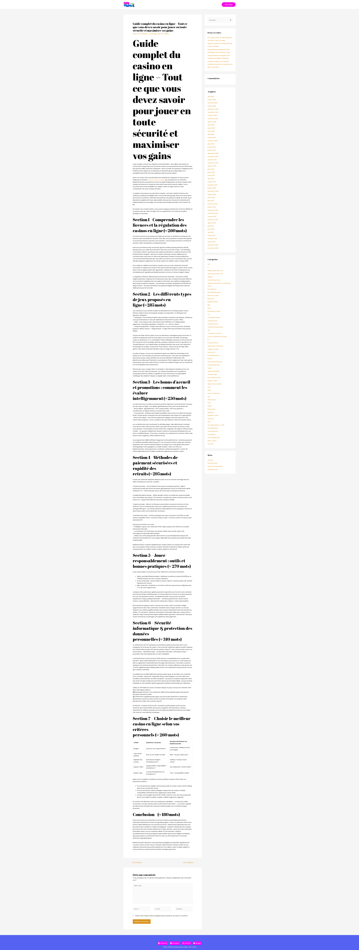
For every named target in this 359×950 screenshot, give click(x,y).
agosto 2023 (212, 166)
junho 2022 (211, 198)
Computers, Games (214, 333)
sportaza (211, 419)
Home (163, 4)
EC (208, 340)
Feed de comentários (215, 466)
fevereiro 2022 (212, 204)
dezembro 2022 (213, 191)
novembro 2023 (213, 156)
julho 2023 (211, 169)
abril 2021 (211, 232)
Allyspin (210, 277)
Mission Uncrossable (214, 384)
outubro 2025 (212, 115)
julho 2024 (211, 144)
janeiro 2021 (211, 242)
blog (209, 308)
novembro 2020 (213, 248)
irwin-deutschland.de (215, 362)
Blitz (209, 305)
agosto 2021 (212, 223)
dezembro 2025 (213, 109)
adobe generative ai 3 (215, 271)
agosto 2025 (212, 122)
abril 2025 (211, 134)
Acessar (210, 460)
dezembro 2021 (213, 210)
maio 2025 (211, 131)
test (209, 422)
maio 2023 (211, 175)
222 (209, 264)
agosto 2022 (212, 194)
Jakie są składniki (213, 371)
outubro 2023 (212, 160)
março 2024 (212, 147)
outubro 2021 (212, 216)
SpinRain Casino (213, 415)
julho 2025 (211, 125)
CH (209, 314)
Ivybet (210, 368)
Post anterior (136, 862)
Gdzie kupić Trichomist (215, 346)
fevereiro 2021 (212, 239)
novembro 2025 (213, 112)
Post (209, 403)
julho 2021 (211, 226)
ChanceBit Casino (214, 318)
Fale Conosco (213, 4)
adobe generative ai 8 (215, 274)
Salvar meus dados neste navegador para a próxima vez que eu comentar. (161, 916)
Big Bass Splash (213, 302)
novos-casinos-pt (214, 393)
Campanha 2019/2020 (198, 4)
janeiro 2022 (212, 207)
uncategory (212, 434)
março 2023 (212, 182)
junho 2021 (211, 229)
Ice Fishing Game (213, 355)
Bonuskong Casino (214, 311)
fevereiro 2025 (212, 141)
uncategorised (213, 428)
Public (210, 406)
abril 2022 (211, 201)
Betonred (211, 299)
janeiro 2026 (212, 106)
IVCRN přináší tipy (214, 365)
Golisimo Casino (213, 349)
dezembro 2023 (213, 153)
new (209, 387)
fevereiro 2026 (212, 103)
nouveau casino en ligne (156, 180)
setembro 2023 (213, 163)
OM (209, 396)
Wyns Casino (212, 441)
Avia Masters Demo (214, 292)
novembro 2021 (213, 213)
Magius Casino (213, 381)
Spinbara (211, 412)
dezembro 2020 (213, 245)
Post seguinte (189, 862)
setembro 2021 (213, 220)
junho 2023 (211, 172)
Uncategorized (154, 34)
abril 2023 (211, 179)
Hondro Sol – (212, 352)
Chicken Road (212, 321)
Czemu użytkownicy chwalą (217, 337)
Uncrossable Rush (214, 438)
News (209, 390)
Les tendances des (214, 377)
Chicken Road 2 (213, 324)
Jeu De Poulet (212, 374)
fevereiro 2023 (212, 185)
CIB (209, 330)
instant (210, 359)
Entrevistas (184, 4)
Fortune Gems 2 (213, 343)
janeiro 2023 (212, 188)
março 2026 (212, 100)
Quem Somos (173, 4)
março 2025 (212, 137)
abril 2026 (211, 96)
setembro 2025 (213, 119)
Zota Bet (211, 444)
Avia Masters (212, 289)
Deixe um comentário (140, 34)
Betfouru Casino (213, 295)
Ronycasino (211, 409)
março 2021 (211, 235)
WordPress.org (213, 469)
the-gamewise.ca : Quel (216, 425)
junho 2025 (211, 128)
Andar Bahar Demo (214, 280)
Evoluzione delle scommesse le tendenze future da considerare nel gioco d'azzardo (220, 64)
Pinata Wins (212, 400)
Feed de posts (213, 463)
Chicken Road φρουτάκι (215, 327)
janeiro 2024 (212, 150)
